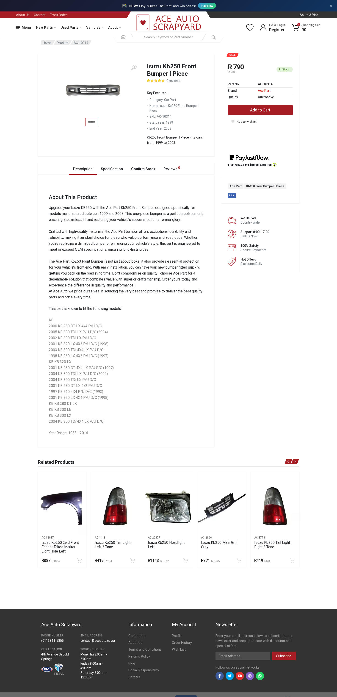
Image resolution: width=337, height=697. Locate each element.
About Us (22, 15)
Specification (112, 169)
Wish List (179, 649)
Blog (131, 663)
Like (231, 195)
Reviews (171, 168)
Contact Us (136, 636)
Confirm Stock (143, 169)
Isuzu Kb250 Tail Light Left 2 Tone (112, 544)
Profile (177, 636)
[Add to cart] (79, 560)
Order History (182, 643)
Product (62, 43)
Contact (39, 15)
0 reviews (173, 81)
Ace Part (264, 90)
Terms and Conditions (145, 649)
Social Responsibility (143, 670)
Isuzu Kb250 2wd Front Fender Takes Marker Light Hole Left (60, 546)
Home (47, 43)
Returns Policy (139, 656)
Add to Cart (260, 110)
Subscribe (283, 656)
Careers (134, 677)
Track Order (58, 15)
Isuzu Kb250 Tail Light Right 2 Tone (272, 544)
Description (83, 169)
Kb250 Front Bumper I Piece (265, 186)
